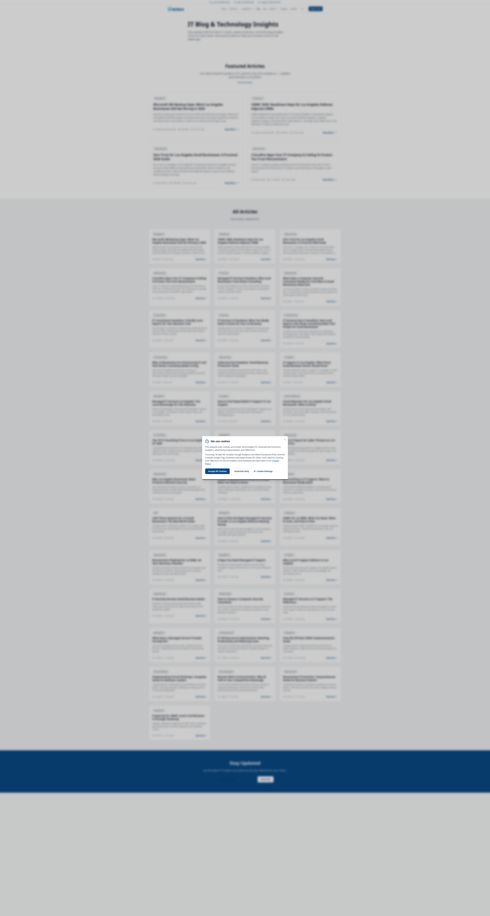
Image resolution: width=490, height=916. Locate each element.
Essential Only (241, 471)
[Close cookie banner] (284, 439)
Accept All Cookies (217, 471)
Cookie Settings (265, 471)
